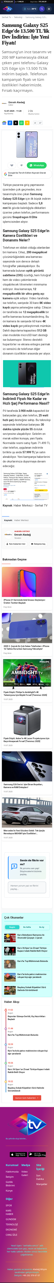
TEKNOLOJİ (12, 1224)
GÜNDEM (11, 1219)
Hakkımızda (12, 1171)
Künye (9, 1190)
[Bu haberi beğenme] (21, 165)
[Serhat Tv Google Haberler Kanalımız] (4, 123)
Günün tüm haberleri (25, 1098)
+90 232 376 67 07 (31, 1275)
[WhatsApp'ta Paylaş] (21, 123)
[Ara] (42, 9)
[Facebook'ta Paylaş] (10, 123)
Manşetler (41, 1184)
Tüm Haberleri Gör (17, 544)
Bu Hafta (27, 927)
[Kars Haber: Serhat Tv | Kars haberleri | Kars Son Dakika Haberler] (7, 9)
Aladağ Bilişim (40, 1269)
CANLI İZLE (11, 1234)
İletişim (10, 1176)
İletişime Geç (39, 544)
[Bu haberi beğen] (11, 165)
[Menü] (49, 9)
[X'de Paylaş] (15, 123)
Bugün (12, 927)
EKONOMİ (11, 1229)
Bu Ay (41, 927)
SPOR (9, 1205)
